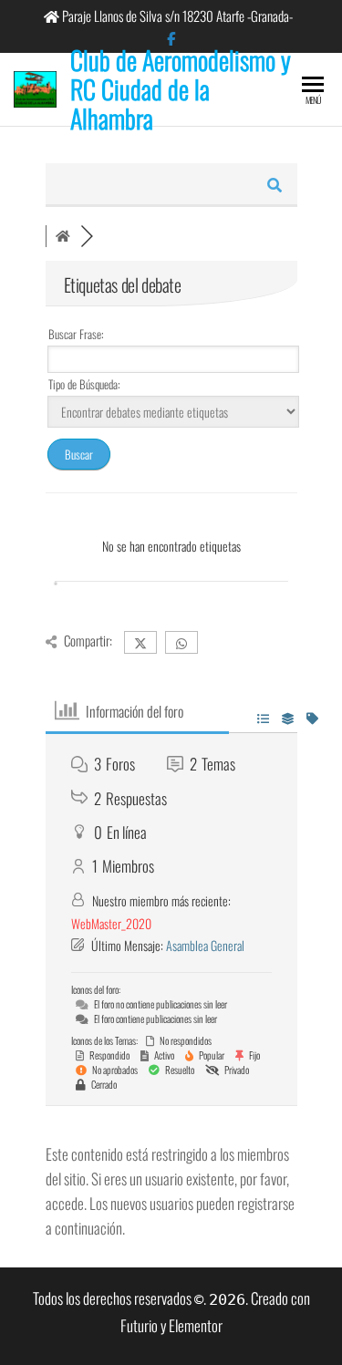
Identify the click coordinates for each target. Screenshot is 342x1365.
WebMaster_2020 (111, 923)
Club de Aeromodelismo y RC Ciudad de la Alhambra (180, 89)
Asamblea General (205, 945)
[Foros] (63, 236)
